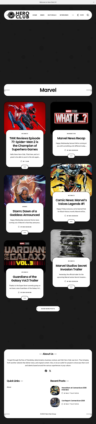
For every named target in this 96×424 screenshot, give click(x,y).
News (42, 15)
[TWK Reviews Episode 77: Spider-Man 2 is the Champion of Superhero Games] (24, 118)
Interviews (64, 15)
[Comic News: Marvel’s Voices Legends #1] (71, 180)
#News (24, 206)
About (9, 387)
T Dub (27, 161)
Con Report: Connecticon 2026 (73, 401)
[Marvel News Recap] (71, 118)
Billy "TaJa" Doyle (72, 393)
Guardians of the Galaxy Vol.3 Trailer (24, 279)
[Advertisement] (48, 33)
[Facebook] (46, 371)
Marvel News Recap (71, 138)
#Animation (71, 133)
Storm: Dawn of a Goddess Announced (25, 213)
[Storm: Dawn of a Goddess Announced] (24, 191)
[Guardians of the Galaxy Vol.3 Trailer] (24, 257)
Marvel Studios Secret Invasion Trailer (71, 267)
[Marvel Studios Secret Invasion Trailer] (71, 246)
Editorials (52, 15)
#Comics (24, 133)
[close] (93, 2)
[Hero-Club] (18, 15)
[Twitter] (50, 371)
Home (35, 15)
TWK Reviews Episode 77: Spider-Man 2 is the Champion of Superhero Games (24, 143)
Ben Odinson (26, 227)
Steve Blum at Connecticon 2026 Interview (74, 389)
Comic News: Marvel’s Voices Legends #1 (71, 202)
